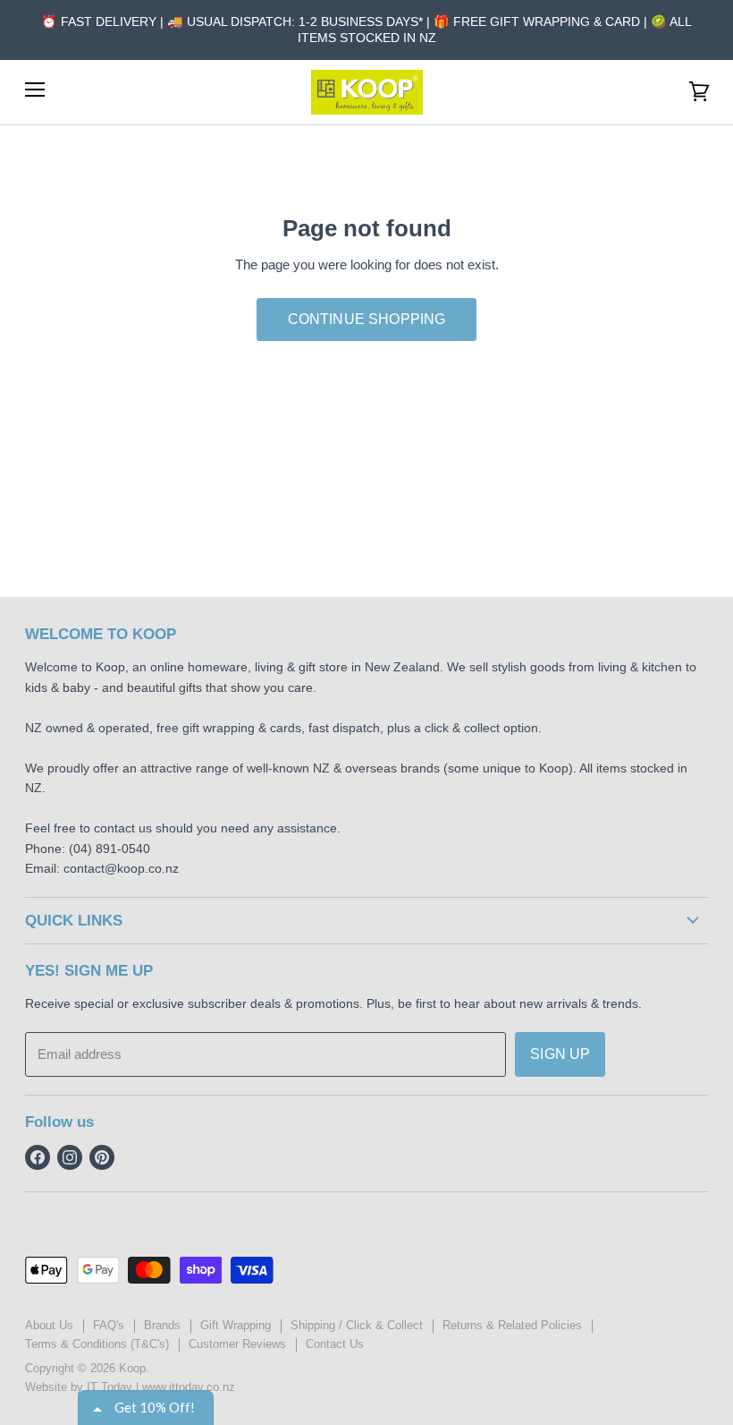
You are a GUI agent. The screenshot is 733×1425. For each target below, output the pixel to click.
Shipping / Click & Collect (357, 1325)
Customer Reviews (237, 1344)
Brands (162, 1325)
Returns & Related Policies (512, 1325)
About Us (49, 1325)
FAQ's (108, 1325)
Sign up (560, 1054)
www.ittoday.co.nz (188, 1387)
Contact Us (335, 1344)
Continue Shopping (367, 319)
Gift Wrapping (235, 1325)
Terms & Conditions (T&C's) (97, 1344)
